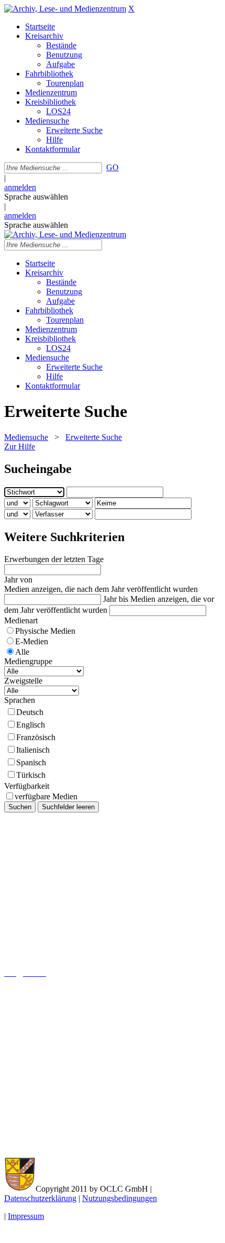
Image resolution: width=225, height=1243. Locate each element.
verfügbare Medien (46, 796)
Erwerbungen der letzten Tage (54, 559)
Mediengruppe (28, 661)
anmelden (20, 187)
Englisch (30, 724)
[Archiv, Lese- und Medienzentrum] (65, 8)
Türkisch (31, 775)
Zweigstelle (23, 680)
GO (112, 167)
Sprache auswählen (36, 196)
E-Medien (31, 641)
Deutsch (29, 712)
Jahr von (18, 579)
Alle (22, 651)
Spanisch (31, 762)
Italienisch (33, 749)
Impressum (26, 1216)
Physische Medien (45, 630)
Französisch (35, 737)
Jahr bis (115, 599)
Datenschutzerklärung (40, 1198)
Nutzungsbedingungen (119, 1198)
